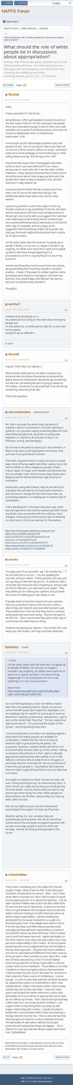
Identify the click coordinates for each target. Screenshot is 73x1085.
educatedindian (19, 412)
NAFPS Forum (15, 11)
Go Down (8, 85)
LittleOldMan (17, 875)
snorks (13, 559)
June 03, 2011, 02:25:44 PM (17, 564)
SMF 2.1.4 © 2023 (28, 1081)
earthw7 (14, 304)
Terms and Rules (34, 1077)
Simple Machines (45, 1081)
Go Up (6, 1057)
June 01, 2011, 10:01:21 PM (17, 417)
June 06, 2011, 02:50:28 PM (17, 652)
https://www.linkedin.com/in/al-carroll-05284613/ (29, 545)
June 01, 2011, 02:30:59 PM (17, 309)
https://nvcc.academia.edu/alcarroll (22, 533)
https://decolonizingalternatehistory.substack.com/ (30, 530)
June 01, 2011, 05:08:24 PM (17, 359)
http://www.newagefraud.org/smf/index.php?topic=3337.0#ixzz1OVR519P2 (33, 692)
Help (23, 1077)
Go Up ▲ (48, 1077)
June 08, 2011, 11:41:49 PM (17, 880)
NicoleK (13, 94)
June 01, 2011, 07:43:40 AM (17, 100)
